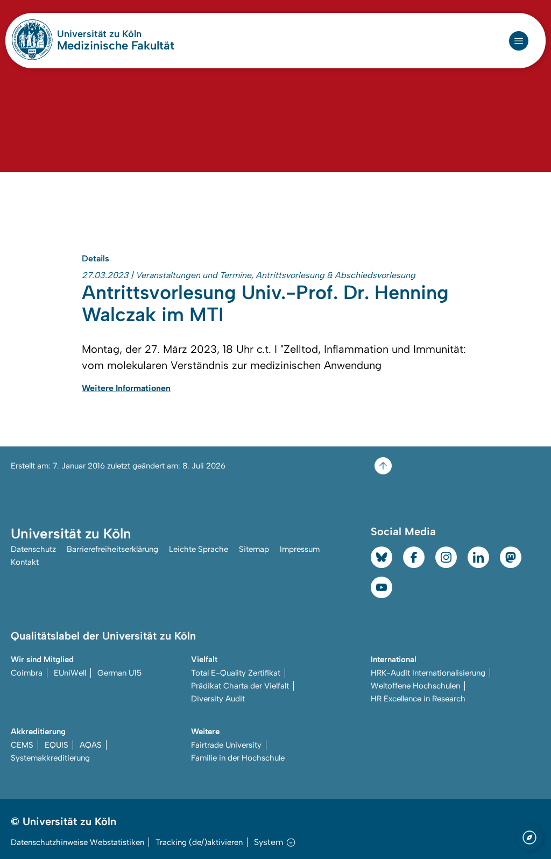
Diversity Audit (218, 699)
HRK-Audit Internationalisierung (428, 673)
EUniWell (70, 673)
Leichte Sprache (198, 549)
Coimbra (27, 673)
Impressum (300, 549)
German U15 (119, 673)
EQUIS (56, 745)
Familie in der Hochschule (238, 758)
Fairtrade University (226, 745)
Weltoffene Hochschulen (415, 686)
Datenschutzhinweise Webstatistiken (77, 842)
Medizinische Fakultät (115, 46)
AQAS (91, 745)
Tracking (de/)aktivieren (199, 842)
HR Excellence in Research (418, 699)
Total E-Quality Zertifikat (235, 673)
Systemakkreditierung (50, 758)
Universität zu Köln (115, 34)
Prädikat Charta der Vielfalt (240, 686)
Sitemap (254, 549)
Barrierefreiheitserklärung (112, 549)
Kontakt (25, 562)
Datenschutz (33, 549)
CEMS (22, 745)
